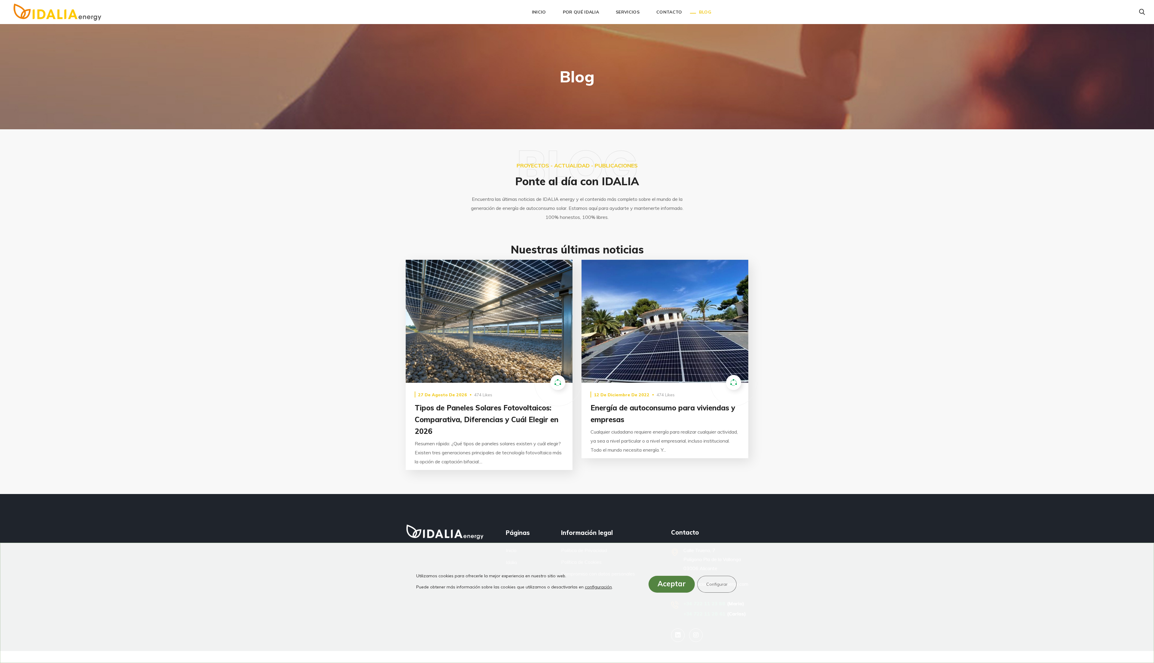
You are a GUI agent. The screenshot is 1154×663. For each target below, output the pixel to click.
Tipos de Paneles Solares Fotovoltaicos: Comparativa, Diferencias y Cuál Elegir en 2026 (486, 419)
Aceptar (672, 583)
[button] (1142, 12)
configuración (598, 587)
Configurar (717, 584)
